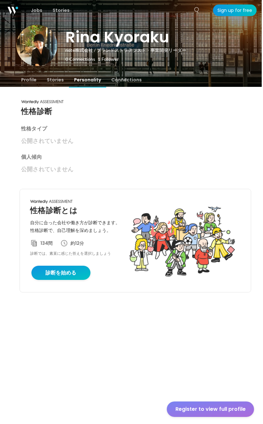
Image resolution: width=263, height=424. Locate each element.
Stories (55, 80)
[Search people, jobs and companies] (197, 10)
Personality (87, 80)
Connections (126, 80)
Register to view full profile (210, 409)
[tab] (29, 80)
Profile (29, 80)
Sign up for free (234, 10)
